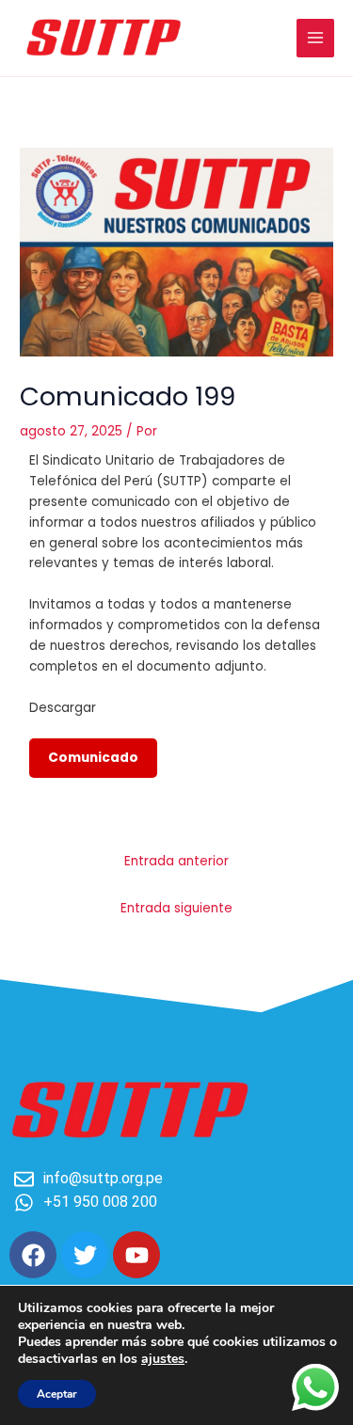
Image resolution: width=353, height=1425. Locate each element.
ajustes (163, 1359)
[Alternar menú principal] (316, 38)
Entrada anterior (176, 861)
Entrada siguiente (176, 908)
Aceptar (57, 1393)
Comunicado (93, 758)
